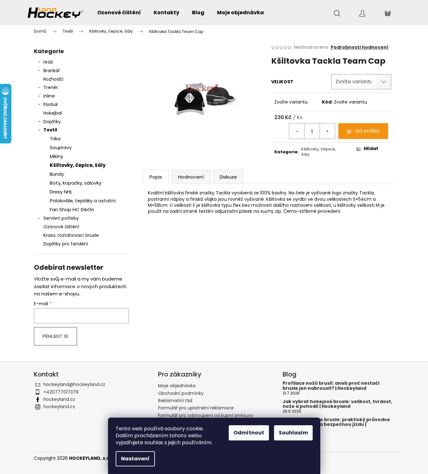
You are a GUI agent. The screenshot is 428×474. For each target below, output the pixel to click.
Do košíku (368, 131)
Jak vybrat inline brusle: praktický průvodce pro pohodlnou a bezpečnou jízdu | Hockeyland (336, 424)
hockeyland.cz (59, 399)
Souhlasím (293, 432)
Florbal (50, 104)
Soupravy (61, 147)
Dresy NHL (61, 191)
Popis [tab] (156, 177)
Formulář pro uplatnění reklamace (196, 408)
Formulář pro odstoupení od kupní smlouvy (205, 415)
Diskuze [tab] (228, 177)
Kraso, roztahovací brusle (71, 235)
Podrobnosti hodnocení (359, 47)
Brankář (51, 70)
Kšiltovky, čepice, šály (77, 165)
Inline (49, 96)
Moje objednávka (176, 385)
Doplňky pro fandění (65, 244)
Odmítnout (248, 432)
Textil (50, 130)
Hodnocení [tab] (191, 177)
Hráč (48, 62)
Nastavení (135, 458)
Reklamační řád (175, 400)
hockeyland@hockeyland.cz (74, 384)
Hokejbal (52, 113)
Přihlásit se (55, 336)
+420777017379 (61, 392)
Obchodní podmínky (181, 393)
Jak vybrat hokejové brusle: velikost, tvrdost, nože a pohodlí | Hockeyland (337, 404)
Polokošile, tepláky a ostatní (83, 200)
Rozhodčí (53, 79)
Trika (55, 138)
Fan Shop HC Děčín (72, 209)
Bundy (57, 174)
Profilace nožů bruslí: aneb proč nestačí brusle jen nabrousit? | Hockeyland (331, 386)
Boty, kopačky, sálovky (75, 183)
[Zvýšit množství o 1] (327, 131)
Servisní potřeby (61, 218)
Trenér (50, 87)
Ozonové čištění (61, 227)
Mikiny (56, 156)
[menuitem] (119, 12)
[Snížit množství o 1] (296, 131)
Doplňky (52, 121)
